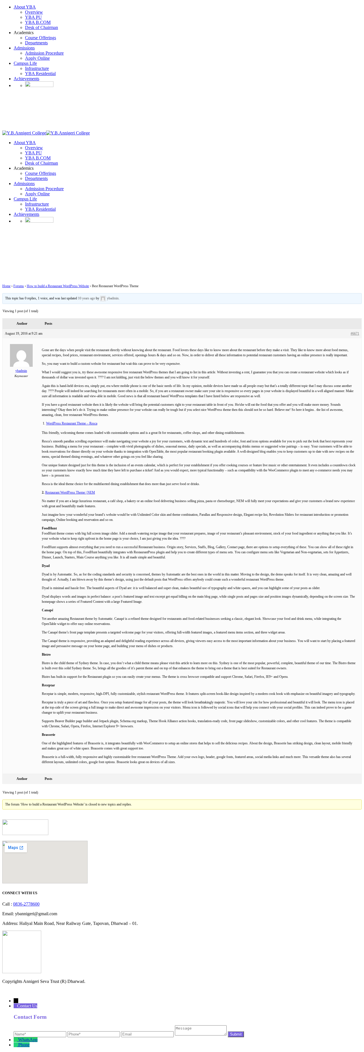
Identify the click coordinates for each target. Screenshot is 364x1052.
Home (6, 286)
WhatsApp (28, 1039)
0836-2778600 (26, 904)
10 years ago (86, 298)
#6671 (355, 334)
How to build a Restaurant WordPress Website (58, 286)
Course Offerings (40, 37)
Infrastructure (37, 68)
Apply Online (37, 58)
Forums (18, 286)
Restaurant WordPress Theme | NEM (70, 492)
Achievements (26, 78)
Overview (34, 12)
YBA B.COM (38, 22)
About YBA (25, 7)
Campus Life (25, 63)
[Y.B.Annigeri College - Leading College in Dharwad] (24, 133)
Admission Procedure (44, 53)
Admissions (24, 47)
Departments (36, 42)
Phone (24, 1044)
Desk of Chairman (41, 27)
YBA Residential (40, 73)
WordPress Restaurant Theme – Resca (71, 423)
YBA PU (33, 17)
